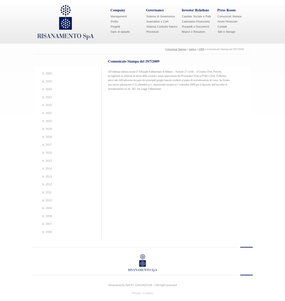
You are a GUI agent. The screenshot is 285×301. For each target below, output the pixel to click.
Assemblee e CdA (157, 21)
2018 (49, 136)
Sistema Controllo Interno (161, 26)
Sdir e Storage (226, 31)
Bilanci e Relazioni (193, 31)
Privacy (136, 293)
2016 (49, 152)
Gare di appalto (120, 31)
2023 (49, 97)
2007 (49, 224)
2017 (49, 144)
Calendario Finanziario (196, 21)
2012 (49, 184)
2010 (49, 200)
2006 (49, 232)
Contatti (222, 26)
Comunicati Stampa (230, 16)
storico (192, 49)
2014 (49, 168)
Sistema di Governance (160, 16)
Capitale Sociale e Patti (196, 16)
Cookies (148, 293)
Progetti (115, 26)
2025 (49, 81)
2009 (201, 49)
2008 (49, 216)
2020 (49, 121)
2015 (49, 160)
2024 (49, 89)
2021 (49, 113)
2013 (49, 176)
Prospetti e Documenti (195, 26)
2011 (49, 192)
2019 (49, 128)
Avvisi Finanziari (228, 21)
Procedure (152, 31)
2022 (49, 105)
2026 (49, 73)
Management (119, 16)
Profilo (114, 21)
